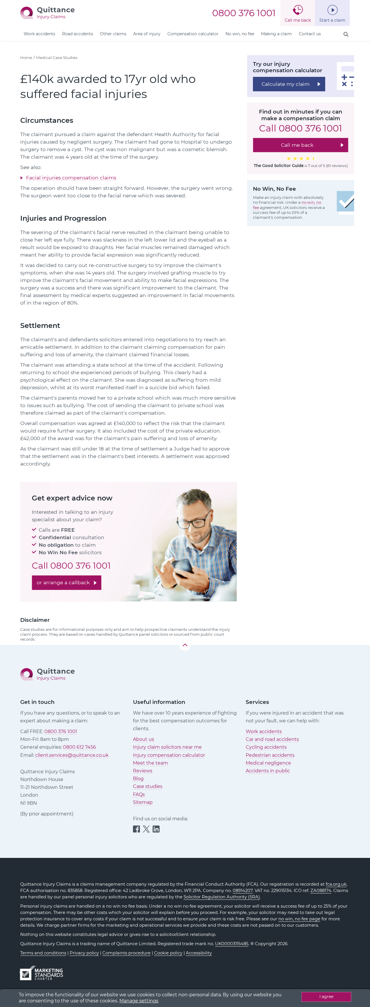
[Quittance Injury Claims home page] (47, 13)
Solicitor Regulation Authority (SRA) (222, 897)
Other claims (113, 33)
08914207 (243, 890)
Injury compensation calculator (169, 755)
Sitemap (143, 802)
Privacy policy (84, 953)
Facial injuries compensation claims (71, 178)
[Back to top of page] (185, 645)
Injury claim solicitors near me (167, 747)
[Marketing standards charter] (43, 970)
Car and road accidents (272, 739)
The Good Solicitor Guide (279, 165)
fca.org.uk (336, 884)
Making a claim (276, 33)
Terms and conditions (43, 953)
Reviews (142, 771)
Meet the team (150, 763)
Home (26, 57)
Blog (138, 778)
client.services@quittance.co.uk (72, 755)
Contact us (310, 33)
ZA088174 (320, 890)
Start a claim (332, 20)
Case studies (147, 786)
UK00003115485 (231, 943)
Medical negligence (268, 763)
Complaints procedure (126, 953)
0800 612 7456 (79, 747)
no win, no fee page (299, 918)
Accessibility (199, 953)
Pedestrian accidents (270, 755)
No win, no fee (239, 33)
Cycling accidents (266, 747)
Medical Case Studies (56, 57)
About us (143, 739)
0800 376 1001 (244, 13)
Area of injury (146, 33)
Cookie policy (168, 953)
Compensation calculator (193, 33)
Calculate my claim (286, 84)
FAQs (139, 794)
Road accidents (77, 33)
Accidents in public (268, 771)
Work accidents (39, 33)
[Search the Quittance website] (346, 34)
